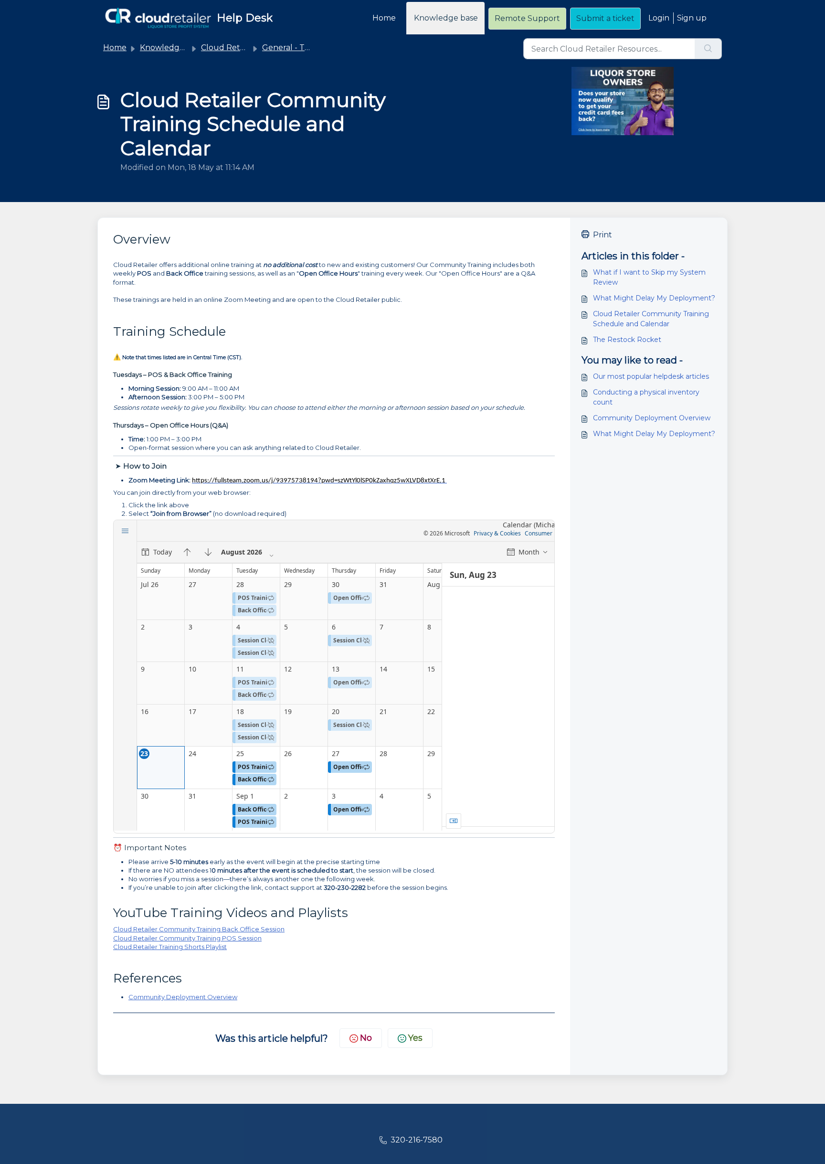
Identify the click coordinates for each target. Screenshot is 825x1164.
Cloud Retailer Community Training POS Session (187, 938)
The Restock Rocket (627, 339)
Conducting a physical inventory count (646, 397)
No (366, 1038)
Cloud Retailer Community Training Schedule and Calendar (651, 319)
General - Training (296, 47)
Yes (415, 1038)
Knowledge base (446, 17)
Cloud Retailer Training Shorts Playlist (170, 946)
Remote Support (527, 18)
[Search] (708, 48)
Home (384, 17)
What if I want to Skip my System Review (649, 277)
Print (602, 234)
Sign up (692, 17)
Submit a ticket (605, 18)
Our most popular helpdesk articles (651, 376)
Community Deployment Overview (182, 997)
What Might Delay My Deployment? (654, 298)
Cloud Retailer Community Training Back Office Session (199, 929)
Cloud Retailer (228, 47)
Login (658, 17)
